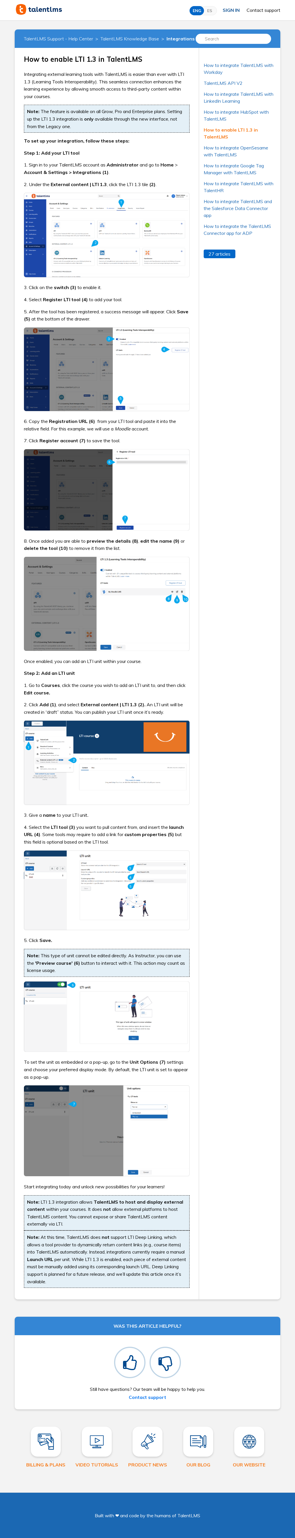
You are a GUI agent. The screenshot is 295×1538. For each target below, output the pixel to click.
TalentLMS (188, 1515)
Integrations (181, 39)
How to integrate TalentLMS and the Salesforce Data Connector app (238, 208)
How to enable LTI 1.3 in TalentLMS (231, 133)
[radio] (129, 1362)
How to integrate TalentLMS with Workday (238, 68)
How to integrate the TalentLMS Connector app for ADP (237, 229)
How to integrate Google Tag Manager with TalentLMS (234, 169)
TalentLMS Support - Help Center (58, 39)
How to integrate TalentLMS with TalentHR (238, 187)
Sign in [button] (231, 10)
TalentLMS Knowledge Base (130, 39)
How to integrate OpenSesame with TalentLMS (236, 151)
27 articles (219, 254)
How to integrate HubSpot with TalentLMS (236, 115)
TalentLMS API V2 (223, 83)
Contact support (263, 10)
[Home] (39, 13)
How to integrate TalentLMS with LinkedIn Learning (238, 97)
